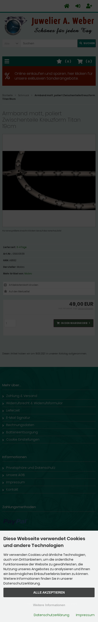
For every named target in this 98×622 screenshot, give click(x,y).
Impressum (85, 615)
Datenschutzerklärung (51, 615)
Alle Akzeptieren (49, 592)
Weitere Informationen (49, 605)
